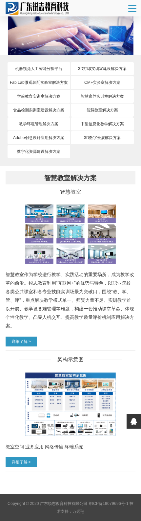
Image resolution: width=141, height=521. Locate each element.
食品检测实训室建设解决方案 (38, 110)
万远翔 (78, 511)
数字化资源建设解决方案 (38, 151)
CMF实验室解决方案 (102, 82)
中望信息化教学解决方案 (102, 124)
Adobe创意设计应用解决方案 (38, 137)
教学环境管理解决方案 (38, 124)
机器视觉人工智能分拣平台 (38, 68)
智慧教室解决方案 (102, 110)
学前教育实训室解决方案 (38, 96)
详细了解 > (21, 341)
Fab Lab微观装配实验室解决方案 (39, 82)
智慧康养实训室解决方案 (102, 96)
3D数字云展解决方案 (102, 137)
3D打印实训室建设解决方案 (102, 68)
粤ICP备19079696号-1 (108, 503)
